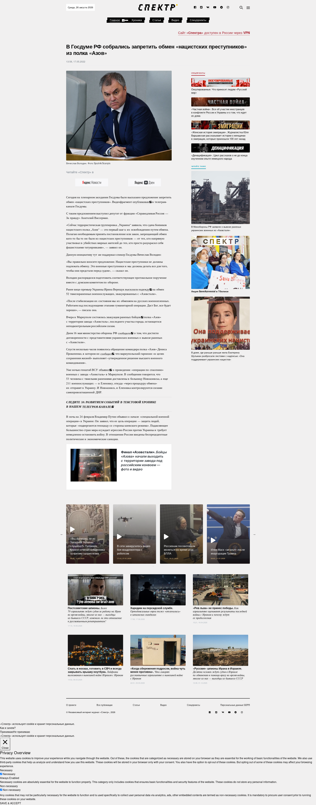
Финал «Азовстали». (144, 460)
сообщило (124, 333)
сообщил (106, 354)
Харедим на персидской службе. (155, 611)
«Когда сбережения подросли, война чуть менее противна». (157, 673)
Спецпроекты (198, 20)
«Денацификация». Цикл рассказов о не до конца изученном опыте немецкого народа (219, 156)
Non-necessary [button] (9, 786)
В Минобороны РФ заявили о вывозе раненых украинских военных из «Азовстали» (216, 228)
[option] (87, 534)
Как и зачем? (8, 728)
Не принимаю (21, 732)
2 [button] (158, 566)
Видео (175, 20)
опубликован (141, 202)
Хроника (137, 20)
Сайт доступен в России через (214, 32)
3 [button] (163, 566)
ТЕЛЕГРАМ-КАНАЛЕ (96, 406)
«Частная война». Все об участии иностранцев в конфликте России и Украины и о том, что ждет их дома (219, 112)
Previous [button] (61, 534)
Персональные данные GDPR (235, 704)
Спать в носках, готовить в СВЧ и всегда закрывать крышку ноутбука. (95, 672)
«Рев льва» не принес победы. (220, 613)
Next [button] (254, 534)
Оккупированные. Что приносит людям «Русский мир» (219, 91)
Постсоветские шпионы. (95, 614)
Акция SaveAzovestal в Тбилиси (209, 291)
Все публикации (104, 704)
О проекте (71, 704)
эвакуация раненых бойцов (123, 317)
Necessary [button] (6, 770)
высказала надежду (137, 289)
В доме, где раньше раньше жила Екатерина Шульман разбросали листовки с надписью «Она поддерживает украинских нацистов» (217, 356)
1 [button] (153, 566)
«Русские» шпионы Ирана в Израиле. (219, 673)
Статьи (156, 20)
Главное (115, 20)
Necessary (9, 774)
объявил (104, 370)
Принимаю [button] (6, 732)
